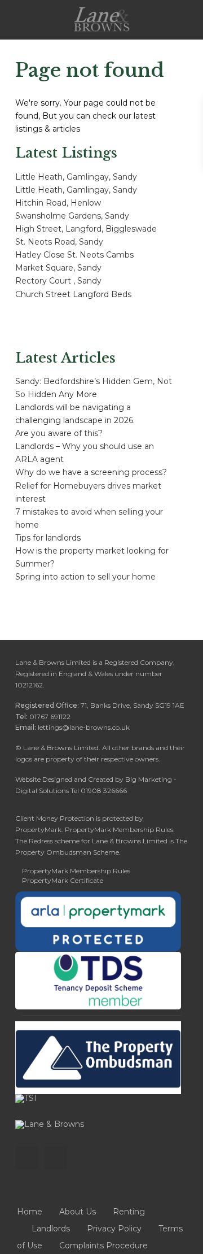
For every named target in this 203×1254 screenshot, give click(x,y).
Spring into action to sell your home (85, 577)
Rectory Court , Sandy (58, 281)
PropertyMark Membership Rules (76, 871)
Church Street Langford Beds (73, 294)
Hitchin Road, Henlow (58, 203)
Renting (129, 1212)
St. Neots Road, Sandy (59, 242)
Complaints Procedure (103, 1245)
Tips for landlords (48, 538)
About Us (77, 1212)
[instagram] (55, 1157)
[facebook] (26, 1157)
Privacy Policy (114, 1228)
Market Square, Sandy (58, 268)
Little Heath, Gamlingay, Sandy (76, 177)
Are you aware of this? (59, 433)
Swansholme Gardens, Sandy (72, 216)
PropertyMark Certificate (62, 880)
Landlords (51, 1228)
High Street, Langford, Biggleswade (86, 229)
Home (29, 1212)
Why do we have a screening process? (91, 472)
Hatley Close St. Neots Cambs (74, 255)
